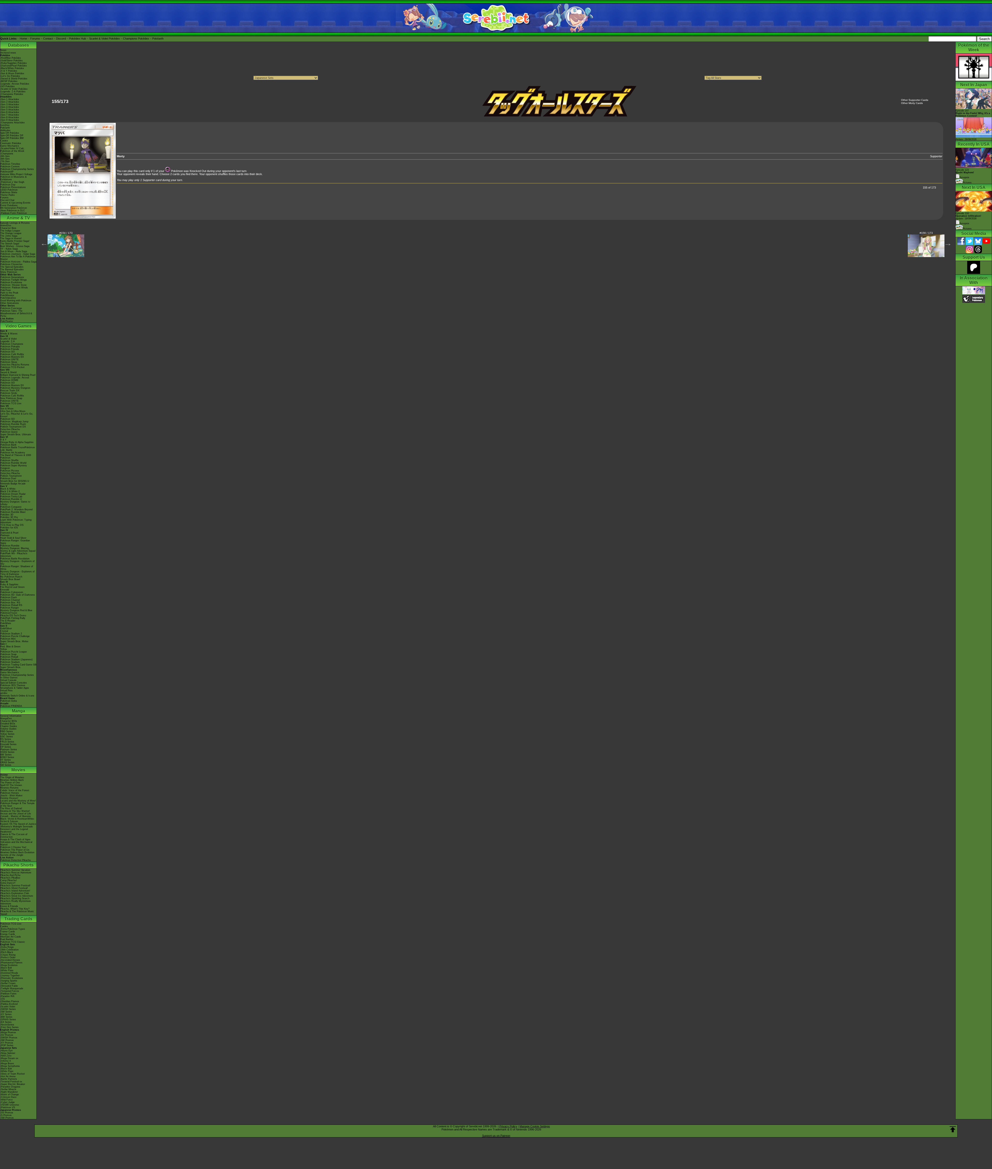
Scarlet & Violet (8, 339)
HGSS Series (7, 752)
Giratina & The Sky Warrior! (15, 811)
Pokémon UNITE (9, 359)
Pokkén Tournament (11, 476)
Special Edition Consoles (13, 682)
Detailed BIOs (7, 723)
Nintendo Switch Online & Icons (17, 695)
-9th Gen (5, 156)
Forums (35, 38)
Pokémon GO (7, 351)
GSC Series (6, 736)
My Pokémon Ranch (11, 576)
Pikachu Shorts (18, 865)
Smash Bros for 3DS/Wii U (14, 481)
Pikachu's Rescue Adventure (15, 872)
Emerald (4, 589)
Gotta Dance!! (8, 883)
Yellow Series (7, 734)
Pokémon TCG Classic (12, 942)
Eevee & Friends (9, 906)
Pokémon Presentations (13, 187)
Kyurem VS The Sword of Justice (18, 824)
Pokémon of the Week (12, 151)
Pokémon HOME (9, 380)
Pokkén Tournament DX (13, 426)
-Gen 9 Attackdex (9, 120)
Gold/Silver (6, 628)
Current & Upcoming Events (15, 202)
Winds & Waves (9, 333)
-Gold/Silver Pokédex (11, 60)
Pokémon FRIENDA (11, 706)
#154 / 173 (66, 232)
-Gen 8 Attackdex (9, 117)
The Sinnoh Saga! (9, 243)
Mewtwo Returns (9, 787)
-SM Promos (7, 1040)
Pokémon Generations (12, 277)
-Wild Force (6, 1099)
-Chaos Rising (8, 955)
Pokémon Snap (8, 654)
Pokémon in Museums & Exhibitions (13, 178)
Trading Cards (18, 919)
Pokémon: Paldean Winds (14, 287)
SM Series (5, 765)
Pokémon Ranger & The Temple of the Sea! (17, 804)
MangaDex (6, 718)
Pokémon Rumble (9, 545)
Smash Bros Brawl (10, 579)
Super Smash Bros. (10, 667)
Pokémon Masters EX (12, 357)
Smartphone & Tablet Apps (14, 688)
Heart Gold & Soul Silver (13, 538)
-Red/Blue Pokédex (10, 58)
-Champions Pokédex (11, 94)
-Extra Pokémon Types (12, 929)
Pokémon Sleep (8, 362)
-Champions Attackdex (12, 122)
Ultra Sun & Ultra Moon (12, 411)
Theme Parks (7, 195)
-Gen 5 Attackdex (9, 109)
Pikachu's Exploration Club (14, 893)
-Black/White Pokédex (12, 68)
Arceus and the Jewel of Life (15, 813)
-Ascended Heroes (10, 960)
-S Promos (6, 1115)
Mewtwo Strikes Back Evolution (17, 852)
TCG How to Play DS (12, 525)
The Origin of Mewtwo (12, 777)
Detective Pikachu (10, 429)
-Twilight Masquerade (11, 988)
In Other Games (9, 677)
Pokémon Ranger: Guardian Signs (15, 541)
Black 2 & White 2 (10, 491)
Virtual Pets (6, 690)
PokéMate (5, 623)
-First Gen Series (9, 1027)
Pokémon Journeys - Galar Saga (17, 254)
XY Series (5, 760)
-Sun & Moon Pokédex (12, 73)
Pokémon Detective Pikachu (15, 860)
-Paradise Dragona (10, 1086)
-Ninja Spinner (7, 1053)
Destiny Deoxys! (9, 798)
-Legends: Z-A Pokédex (13, 91)
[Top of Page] (953, 1129)
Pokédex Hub (77, 38)
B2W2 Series (7, 757)
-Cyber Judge (7, 1102)
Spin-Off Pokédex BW (12, 138)
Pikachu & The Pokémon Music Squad (17, 912)
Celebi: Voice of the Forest (14, 790)
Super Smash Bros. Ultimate (15, 434)
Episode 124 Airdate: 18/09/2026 (968, 216)
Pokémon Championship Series (17, 169)
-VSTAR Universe (9, 1105)
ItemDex (5, 125)
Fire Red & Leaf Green (12, 587)
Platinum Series (8, 749)
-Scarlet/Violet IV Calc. (12, 148)
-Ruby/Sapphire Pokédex (13, 63)
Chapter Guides (8, 726)
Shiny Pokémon (8, 272)
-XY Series (6, 1014)
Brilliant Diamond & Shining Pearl (17, 375)
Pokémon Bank (8, 445)
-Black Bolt (6, 967)
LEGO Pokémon (9, 190)
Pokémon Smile (8, 393)
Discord (61, 38)
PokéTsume (6, 321)
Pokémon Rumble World (13, 463)
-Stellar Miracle (8, 1089)
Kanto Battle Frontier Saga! (14, 241)
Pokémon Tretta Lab (11, 496)
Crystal (4, 631)
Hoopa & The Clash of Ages (15, 839)
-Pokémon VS (7, 1107)
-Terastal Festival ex (11, 1081)
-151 (2, 999)
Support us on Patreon (496, 1135)
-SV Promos (6, 1035)
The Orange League (10, 233)
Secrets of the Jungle (11, 855)
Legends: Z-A (7, 341)
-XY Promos (6, 1042)
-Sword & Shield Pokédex (13, 78)
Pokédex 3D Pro (9, 517)
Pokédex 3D (6, 514)
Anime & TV (18, 218)
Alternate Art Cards (10, 936)
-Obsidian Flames (9, 1001)
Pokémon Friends (9, 349)
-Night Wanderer (9, 1092)
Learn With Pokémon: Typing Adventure (16, 521)
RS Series (5, 739)
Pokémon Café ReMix (12, 354)
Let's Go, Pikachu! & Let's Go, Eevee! (16, 415)
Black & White (8, 489)
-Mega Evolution (9, 965)
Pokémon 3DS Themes (12, 685)
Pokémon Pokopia (10, 346)
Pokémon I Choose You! (13, 847)
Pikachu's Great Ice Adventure (16, 896)
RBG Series (6, 731)
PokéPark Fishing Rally (12, 618)
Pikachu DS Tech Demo (13, 615)
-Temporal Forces (9, 991)
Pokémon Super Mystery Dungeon (13, 466)
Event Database (9, 205)
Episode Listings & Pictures (15, 223)
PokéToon (5, 290)
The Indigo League (10, 230)
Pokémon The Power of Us (14, 850)
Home (23, 38)
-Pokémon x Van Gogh (12, 182)
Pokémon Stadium (10, 662)
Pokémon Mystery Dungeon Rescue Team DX (15, 389)
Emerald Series (8, 744)
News (3, 50)
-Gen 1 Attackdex (9, 99)
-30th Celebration (9, 949)
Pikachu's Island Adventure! (15, 890)
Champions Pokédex (136, 38)
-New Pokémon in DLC (12, 210)
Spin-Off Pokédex (9, 133)
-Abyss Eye (6, 1050)
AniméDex (5, 225)
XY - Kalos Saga (9, 249)
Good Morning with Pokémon (15, 300)
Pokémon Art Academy (12, 452)
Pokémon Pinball (9, 657)
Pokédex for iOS (9, 527)
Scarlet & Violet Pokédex (104, 38)
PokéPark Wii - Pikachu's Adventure (13, 554)
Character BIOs (8, 721)
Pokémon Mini (8, 639)
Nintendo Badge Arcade (13, 483)
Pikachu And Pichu (10, 875)
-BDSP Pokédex (9, 81)
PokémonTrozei (8, 613)
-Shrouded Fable (9, 986)
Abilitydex (5, 130)
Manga (18, 711)
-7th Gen (5, 161)
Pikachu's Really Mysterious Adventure (15, 902)
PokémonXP (6, 171)
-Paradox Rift (7, 996)
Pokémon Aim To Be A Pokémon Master (17, 257)
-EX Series (6, 1022)
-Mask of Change (9, 1094)
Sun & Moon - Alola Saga (13, 251)
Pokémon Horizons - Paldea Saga (18, 261)
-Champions (6, 153)
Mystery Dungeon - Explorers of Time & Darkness (17, 572)
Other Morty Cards (912, 103)
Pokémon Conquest (10, 507)
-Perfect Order (8, 957)
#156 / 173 (926, 232)
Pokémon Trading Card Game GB (18, 664)
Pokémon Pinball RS (11, 605)
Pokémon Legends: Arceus (14, 377)
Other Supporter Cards (914, 100)
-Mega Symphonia (10, 1066)
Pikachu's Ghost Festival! (14, 888)
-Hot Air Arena (8, 1076)
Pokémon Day (8, 184)
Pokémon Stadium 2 (11, 633)
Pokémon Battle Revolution (14, 558)
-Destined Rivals (9, 973)
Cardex (4, 140)
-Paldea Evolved (9, 1004)
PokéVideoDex (8, 298)
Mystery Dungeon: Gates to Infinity (15, 503)
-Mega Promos (8, 1032)
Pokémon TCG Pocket (12, 367)
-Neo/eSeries (7, 1024)
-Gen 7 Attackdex (9, 115)
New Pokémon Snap (11, 398)
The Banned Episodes (12, 269)
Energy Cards (7, 934)
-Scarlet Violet (7, 1006)
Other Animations (9, 303)
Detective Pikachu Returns (14, 364)
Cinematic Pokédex (10, 143)
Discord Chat (7, 200)
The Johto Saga (8, 236)
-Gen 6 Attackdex (9, 112)
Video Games (18, 326)
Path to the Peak (9, 292)
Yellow (3, 649)
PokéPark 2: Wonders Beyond (16, 509)
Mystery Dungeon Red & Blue (16, 610)
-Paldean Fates (8, 993)
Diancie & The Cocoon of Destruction (13, 835)
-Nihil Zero (5, 1055)
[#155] (83, 217)
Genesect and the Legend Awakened (14, 830)
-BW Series (6, 1017)
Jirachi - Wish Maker (11, 795)
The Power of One (10, 782)
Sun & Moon (6, 408)
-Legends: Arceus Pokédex (14, 84)
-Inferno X (5, 1061)
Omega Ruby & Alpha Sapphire (17, 442)
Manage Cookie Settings (535, 1126)
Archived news (8, 52)
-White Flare (6, 970)
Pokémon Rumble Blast (13, 512)
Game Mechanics (9, 146)
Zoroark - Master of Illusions (15, 816)
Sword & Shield (8, 372)
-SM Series (6, 1011)
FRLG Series (7, 741)
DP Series (5, 747)
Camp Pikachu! (8, 880)
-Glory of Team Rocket (12, 1074)
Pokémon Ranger (9, 607)
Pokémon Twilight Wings (13, 280)
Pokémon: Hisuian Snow (13, 285)
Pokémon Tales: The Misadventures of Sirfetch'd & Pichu (16, 313)
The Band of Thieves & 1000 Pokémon (15, 456)
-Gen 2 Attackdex (9, 102)
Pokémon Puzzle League (13, 651)
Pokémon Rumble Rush (13, 424)
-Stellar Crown (8, 983)
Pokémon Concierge (11, 308)
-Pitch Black (6, 952)
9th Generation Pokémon (13, 208)
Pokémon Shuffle (9, 460)
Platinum (5, 535)
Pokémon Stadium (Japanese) (16, 659)
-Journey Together (10, 975)
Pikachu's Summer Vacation (15, 870)
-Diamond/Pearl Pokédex (13, 65)
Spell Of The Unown (11, 785)
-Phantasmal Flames (11, 962)
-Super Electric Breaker (12, 1084)
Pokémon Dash (8, 597)
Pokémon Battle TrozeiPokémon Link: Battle (17, 448)
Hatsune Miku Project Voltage (16, 174)
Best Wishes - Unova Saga (14, 246)
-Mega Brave (7, 1063)
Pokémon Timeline (10, 164)
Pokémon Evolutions (11, 282)
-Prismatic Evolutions (11, 978)
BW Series (6, 754)
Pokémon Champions (11, 344)
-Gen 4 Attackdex (9, 107)
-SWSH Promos (8, 1037)
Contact (48, 38)
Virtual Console (8, 680)
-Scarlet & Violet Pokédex (14, 89)
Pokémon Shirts (8, 192)
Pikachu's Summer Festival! (15, 885)
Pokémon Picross (9, 470)
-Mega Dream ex (9, 1058)
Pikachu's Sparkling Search (14, 898)
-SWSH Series (8, 1009)
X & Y (3, 439)
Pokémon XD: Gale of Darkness (17, 595)
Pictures (967, 182)
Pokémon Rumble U (11, 499)
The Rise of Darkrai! (11, 808)
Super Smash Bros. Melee (14, 641)
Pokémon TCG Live (10, 403)
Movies (18, 770)
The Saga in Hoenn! (11, 238)
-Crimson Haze (8, 1097)
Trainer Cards (7, 931)
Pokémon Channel (10, 600)
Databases (18, 45)
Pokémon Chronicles (11, 264)
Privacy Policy (508, 1126)
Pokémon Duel (8, 478)
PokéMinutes (7, 295)
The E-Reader (7, 620)
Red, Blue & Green (10, 646)
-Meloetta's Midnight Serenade (16, 826)
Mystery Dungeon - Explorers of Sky (17, 562)
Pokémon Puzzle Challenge (15, 636)
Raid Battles (6, 939)
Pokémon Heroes (9, 793)
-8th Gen (5, 159)
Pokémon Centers (10, 166)
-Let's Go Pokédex (10, 76)
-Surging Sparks (8, 980)
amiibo (3, 693)
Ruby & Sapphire (9, 584)
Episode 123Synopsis (965, 174)
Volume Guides (8, 729)
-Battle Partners (8, 1079)
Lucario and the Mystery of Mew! (18, 800)
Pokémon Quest (9, 432)
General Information (10, 716)
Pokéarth (158, 38)
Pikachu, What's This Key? (14, 909)
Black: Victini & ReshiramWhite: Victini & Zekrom (17, 820)
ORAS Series (7, 762)
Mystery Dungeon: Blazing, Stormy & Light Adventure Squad (17, 549)
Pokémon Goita (8, 701)
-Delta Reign (7, 947)
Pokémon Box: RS (10, 602)
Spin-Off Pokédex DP (11, 135)
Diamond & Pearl (9, 532)
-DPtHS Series (8, 1019)
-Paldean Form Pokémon (13, 213)
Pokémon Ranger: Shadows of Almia (16, 567)
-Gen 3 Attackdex (9, 104)
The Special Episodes (12, 267)
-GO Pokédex (7, 86)
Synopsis (964, 223)
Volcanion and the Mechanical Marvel (16, 843)
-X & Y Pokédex (8, 71)
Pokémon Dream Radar (13, 494)
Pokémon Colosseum (11, 592)
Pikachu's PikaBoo (10, 877)
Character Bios (8, 228)
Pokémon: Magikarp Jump (14, 421)
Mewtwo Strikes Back (12, 780)
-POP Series (6, 1045)
